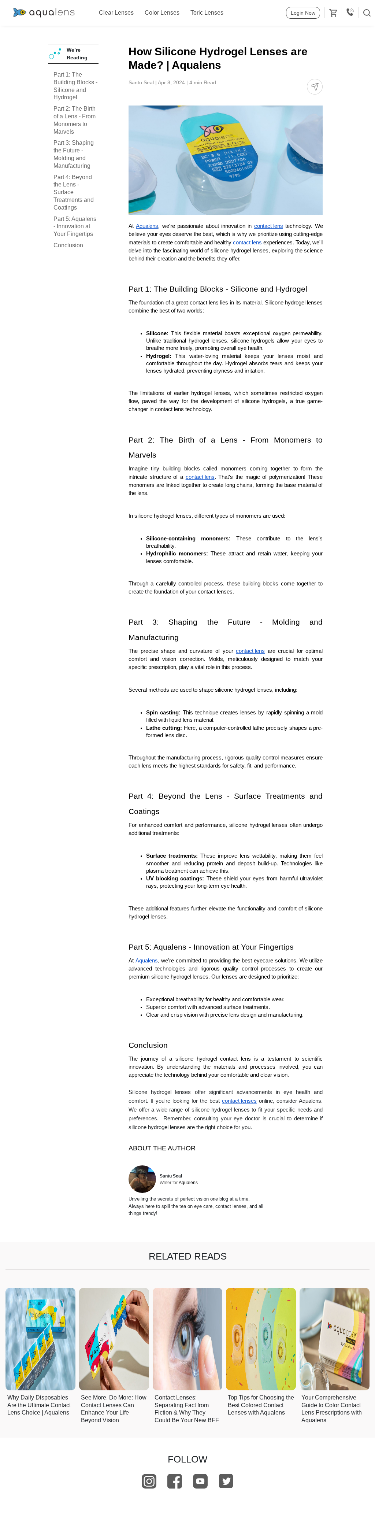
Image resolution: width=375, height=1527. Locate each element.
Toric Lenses (206, 13)
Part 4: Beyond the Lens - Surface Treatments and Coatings (73, 192)
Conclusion (68, 245)
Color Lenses (162, 13)
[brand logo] (44, 13)
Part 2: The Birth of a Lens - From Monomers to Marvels (74, 120)
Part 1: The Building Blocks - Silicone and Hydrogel (75, 85)
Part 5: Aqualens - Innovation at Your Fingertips (74, 226)
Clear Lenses (116, 13)
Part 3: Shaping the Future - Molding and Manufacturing (73, 154)
